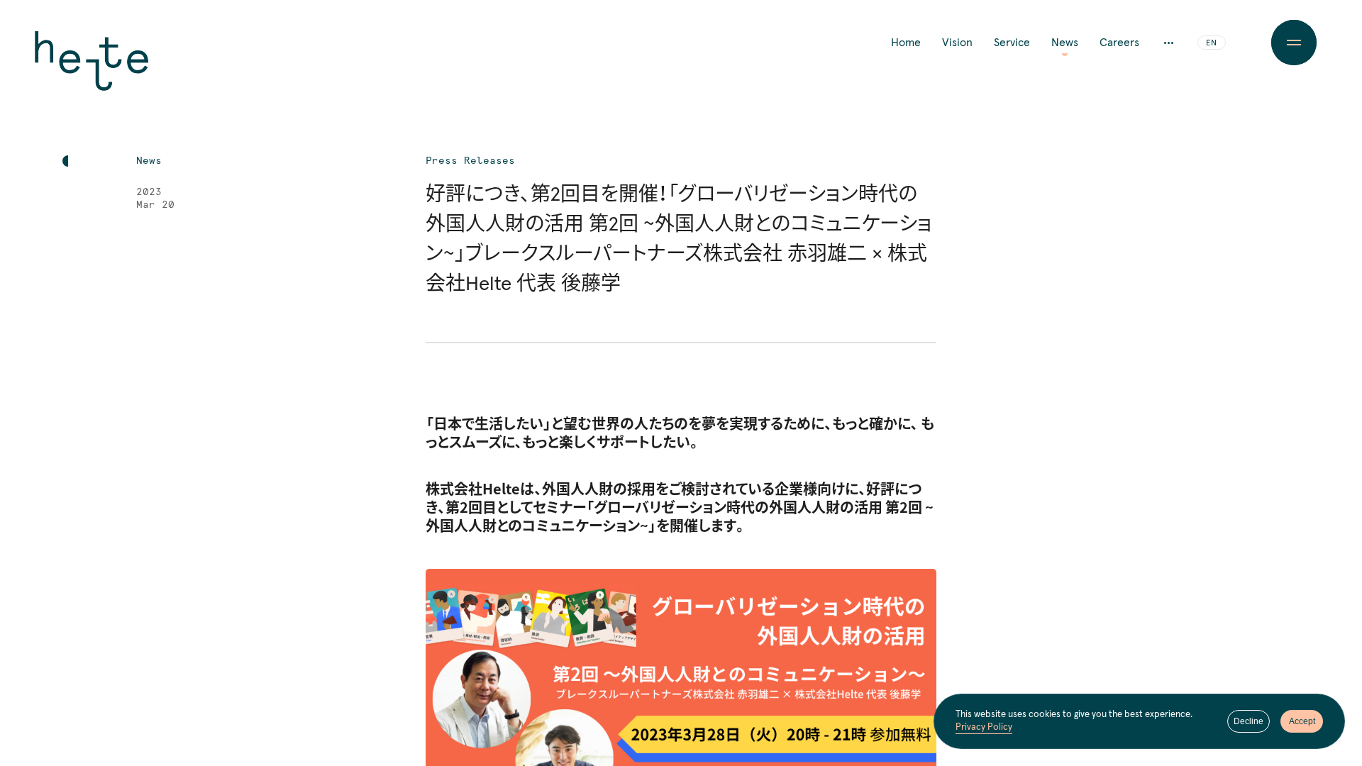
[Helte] (91, 70)
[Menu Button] (1294, 42)
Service (1012, 42)
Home (906, 42)
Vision (957, 42)
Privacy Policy (984, 727)
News (1064, 42)
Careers (1119, 42)
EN (1211, 43)
